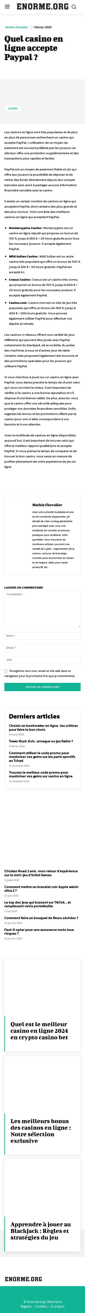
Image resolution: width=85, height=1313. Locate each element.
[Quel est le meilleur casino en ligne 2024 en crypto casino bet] (42, 988)
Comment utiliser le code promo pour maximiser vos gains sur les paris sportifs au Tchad (42, 756)
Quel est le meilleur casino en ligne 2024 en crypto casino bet (39, 1030)
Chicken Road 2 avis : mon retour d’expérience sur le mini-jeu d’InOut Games (41, 873)
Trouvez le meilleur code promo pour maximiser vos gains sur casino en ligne (41, 774)
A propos (58, 1306)
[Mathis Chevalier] (19, 535)
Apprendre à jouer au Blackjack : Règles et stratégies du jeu (40, 1231)
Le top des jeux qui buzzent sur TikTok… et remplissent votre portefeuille (37, 904)
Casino (13, 108)
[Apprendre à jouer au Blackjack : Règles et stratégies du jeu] (42, 1188)
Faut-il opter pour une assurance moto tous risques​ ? (39, 931)
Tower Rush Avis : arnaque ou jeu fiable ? (41, 741)
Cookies (41, 1306)
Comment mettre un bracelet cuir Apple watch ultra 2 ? (41, 888)
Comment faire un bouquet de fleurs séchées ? (41, 917)
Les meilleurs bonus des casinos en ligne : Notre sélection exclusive (40, 1130)
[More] (78, 483)
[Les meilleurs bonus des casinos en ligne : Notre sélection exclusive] (42, 1084)
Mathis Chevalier (16, 27)
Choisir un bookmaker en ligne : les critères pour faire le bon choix (43, 727)
